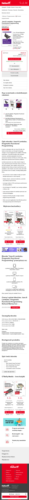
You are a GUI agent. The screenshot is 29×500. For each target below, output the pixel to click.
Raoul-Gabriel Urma (9, 122)
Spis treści (7, 87)
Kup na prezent (15, 66)
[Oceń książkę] (19, 41)
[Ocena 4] (18, 41)
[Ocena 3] (16, 41)
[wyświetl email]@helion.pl (10, 490)
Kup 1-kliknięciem (15, 69)
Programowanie (5, 332)
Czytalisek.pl (8, 478)
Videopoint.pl (8, 476)
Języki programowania (15, 334)
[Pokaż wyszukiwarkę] (20, 3)
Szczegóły (7, 82)
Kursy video (18, 7)
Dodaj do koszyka (14, 59)
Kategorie (4, 7)
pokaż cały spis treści (9, 371)
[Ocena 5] (20, 41)
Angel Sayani (20, 407)
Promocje (10, 10)
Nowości (15, 10)
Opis (6, 80)
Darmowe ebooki (6, 12)
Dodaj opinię (15, 307)
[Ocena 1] (13, 41)
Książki (9, 7)
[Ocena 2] (15, 41)
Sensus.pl (18, 470)
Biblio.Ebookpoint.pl (10, 480)
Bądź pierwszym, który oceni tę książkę (18, 43)
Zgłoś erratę (4, 329)
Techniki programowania (15, 332)
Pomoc (19, 293)
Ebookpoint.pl (18, 474)
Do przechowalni (14, 75)
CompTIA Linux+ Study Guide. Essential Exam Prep (20, 404)
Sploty (17, 478)
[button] (25, 217)
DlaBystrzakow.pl (19, 472)
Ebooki (13, 7)
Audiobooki (4, 10)
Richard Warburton (20, 32)
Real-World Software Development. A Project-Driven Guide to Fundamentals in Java (15, 120)
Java (23, 334)
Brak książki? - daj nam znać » (17, 435)
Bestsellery (21, 10)
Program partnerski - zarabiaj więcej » (18, 429)
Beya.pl (17, 476)
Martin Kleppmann (8, 407)
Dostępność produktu (8, 85)
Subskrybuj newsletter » (19, 441)
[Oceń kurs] (6, 307)
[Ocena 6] (21, 41)
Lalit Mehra (7, 127)
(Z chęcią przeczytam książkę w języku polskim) (18, 37)
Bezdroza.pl (8, 474)
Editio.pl (7, 472)
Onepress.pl (8, 470)
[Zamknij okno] (25, 494)
